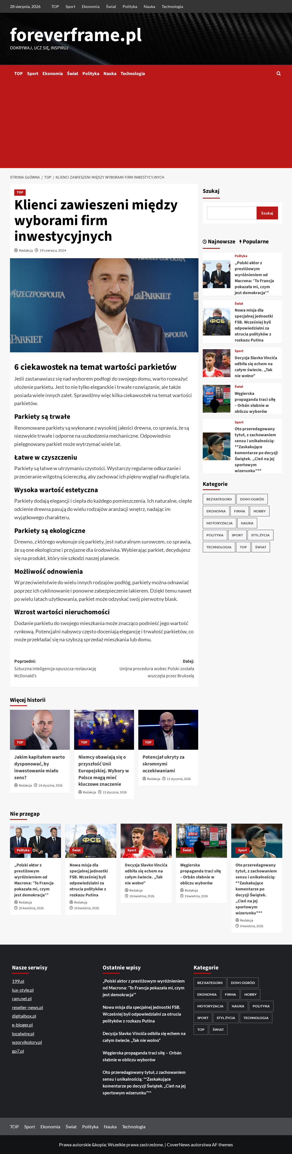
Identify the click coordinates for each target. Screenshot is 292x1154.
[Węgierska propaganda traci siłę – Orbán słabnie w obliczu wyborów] (217, 398)
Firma (239, 511)
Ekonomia (91, 6)
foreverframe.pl (76, 35)
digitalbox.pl (24, 1015)
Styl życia (260, 535)
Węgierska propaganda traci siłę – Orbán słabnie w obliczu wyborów (255, 403)
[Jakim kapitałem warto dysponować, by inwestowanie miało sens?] (40, 730)
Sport (70, 6)
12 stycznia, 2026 (179, 779)
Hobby (260, 511)
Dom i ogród (252, 499)
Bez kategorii (219, 499)
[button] (278, 73)
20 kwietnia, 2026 (31, 908)
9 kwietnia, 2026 (196, 896)
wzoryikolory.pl (27, 1042)
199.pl (18, 981)
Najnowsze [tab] (221, 242)
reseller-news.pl (27, 1007)
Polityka (130, 6)
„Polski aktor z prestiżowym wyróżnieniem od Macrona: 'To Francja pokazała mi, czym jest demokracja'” (254, 278)
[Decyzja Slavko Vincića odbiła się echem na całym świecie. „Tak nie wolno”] (217, 362)
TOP (55, 6)
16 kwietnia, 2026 (86, 908)
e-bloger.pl (22, 1024)
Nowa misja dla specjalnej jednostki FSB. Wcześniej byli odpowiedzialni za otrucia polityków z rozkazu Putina (254, 325)
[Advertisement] (146, 125)
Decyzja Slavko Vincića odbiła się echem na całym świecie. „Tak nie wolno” (256, 367)
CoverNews (178, 1144)
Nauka (149, 6)
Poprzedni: (55, 668)
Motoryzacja (219, 523)
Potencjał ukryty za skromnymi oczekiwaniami (163, 764)
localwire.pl (23, 1033)
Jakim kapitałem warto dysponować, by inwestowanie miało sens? (39, 767)
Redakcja (26, 250)
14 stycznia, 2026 (50, 785)
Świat (111, 6)
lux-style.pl (23, 990)
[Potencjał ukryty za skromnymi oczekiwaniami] (168, 730)
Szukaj (211, 191)
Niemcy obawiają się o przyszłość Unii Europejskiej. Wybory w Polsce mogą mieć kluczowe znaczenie (103, 771)
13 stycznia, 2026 (115, 792)
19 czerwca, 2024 (53, 250)
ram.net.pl (22, 998)
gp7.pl (18, 1051)
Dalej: (156, 668)
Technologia (172, 6)
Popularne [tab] (255, 242)
